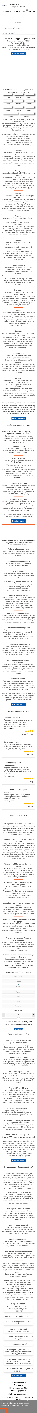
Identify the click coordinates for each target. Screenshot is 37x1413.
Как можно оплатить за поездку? (18, 1337)
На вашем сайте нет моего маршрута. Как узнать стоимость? (18, 1308)
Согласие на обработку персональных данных (18, 1398)
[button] (9, 728)
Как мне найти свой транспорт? (18, 1316)
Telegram (22, 11)
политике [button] (25, 1405)
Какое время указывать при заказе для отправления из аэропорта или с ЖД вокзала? (18, 1361)
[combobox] (18, 27)
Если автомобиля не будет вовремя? (18, 1369)
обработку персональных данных (23, 1024)
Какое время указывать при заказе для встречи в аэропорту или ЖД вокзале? (18, 1351)
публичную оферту (25, 1022)
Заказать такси (19, 418)
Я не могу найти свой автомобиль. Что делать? (18, 1330)
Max (32, 11)
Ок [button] (3, 1410)
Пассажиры (18, 1010)
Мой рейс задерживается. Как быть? (18, 1322)
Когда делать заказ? (18, 1344)
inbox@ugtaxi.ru (19, 1391)
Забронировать (19, 53)
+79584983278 (9, 11)
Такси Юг (14, 4)
